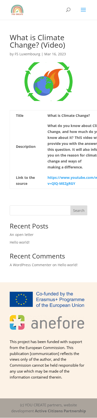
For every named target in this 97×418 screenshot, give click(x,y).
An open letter (22, 234)
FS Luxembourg (27, 54)
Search (79, 210)
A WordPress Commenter (30, 264)
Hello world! (20, 242)
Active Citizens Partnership (60, 410)
